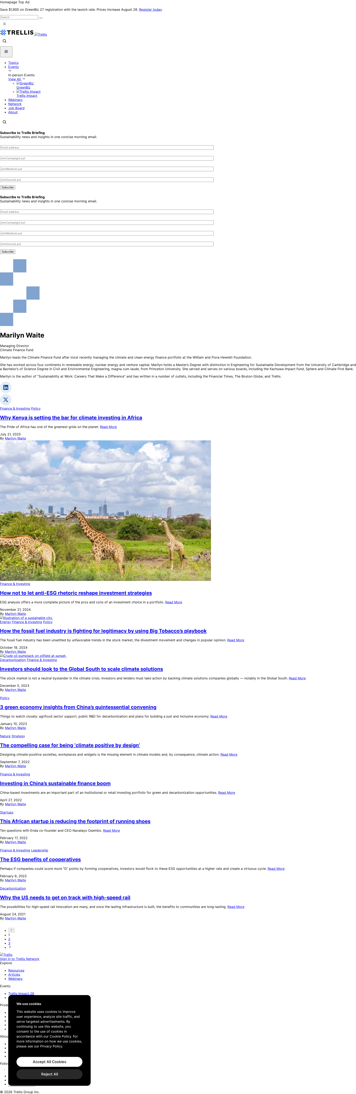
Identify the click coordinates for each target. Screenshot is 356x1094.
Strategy (18, 736)
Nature (5, 736)
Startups (6, 812)
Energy (5, 622)
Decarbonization (13, 660)
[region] (49, 1040)
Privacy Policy (51, 1046)
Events (13, 67)
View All (15, 79)
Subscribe (8, 187)
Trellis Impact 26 (21, 993)
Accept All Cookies (49, 1062)
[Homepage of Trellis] (6, 955)
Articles (14, 974)
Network (15, 104)
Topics (13, 63)
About (13, 112)
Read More (108, 427)
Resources (16, 970)
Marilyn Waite (15, 438)
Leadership (39, 850)
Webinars (15, 100)
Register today (150, 9)
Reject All (49, 1074)
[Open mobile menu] (6, 51)
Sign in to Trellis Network (19, 959)
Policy (36, 408)
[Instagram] (7, 1068)
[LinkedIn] (2, 1068)
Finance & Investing (15, 408)
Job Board (16, 108)
